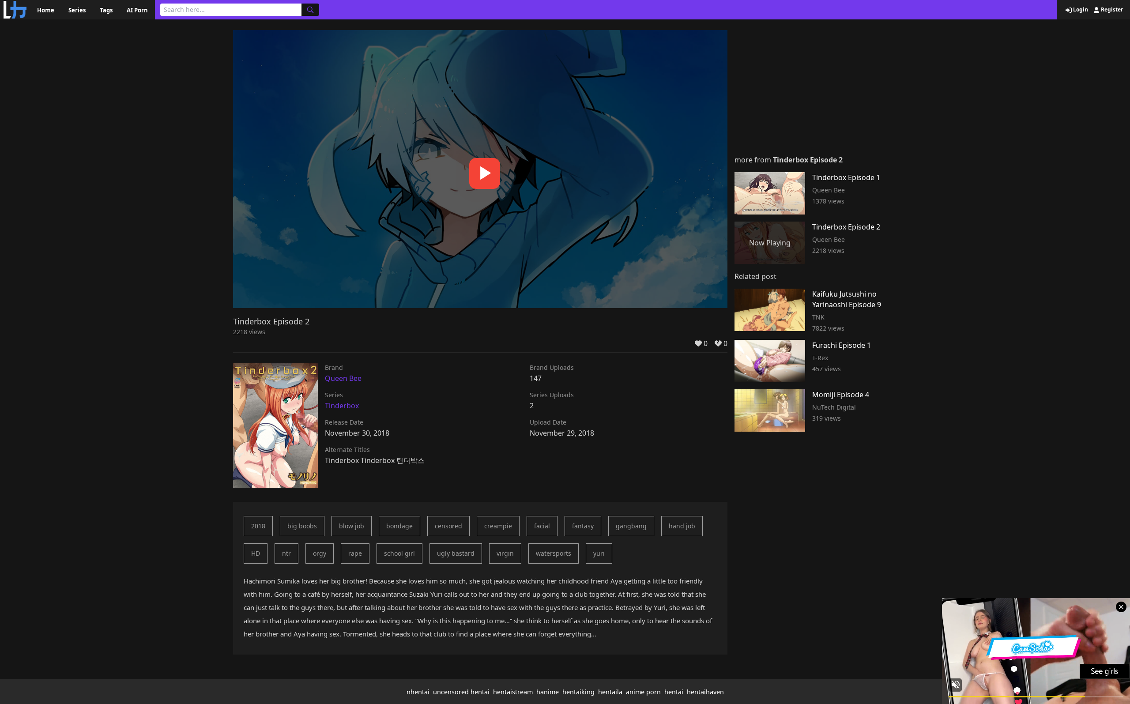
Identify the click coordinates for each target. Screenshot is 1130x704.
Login (1080, 9)
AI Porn (137, 10)
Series (77, 10)
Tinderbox (342, 405)
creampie (498, 526)
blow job (351, 526)
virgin (505, 553)
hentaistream (513, 692)
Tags (106, 10)
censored (448, 526)
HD (255, 553)
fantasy (583, 526)
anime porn (643, 692)
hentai (673, 692)
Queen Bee (343, 378)
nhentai (418, 692)
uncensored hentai (461, 692)
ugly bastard (456, 553)
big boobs (302, 526)
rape (355, 553)
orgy (319, 553)
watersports (553, 553)
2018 (258, 526)
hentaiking (578, 692)
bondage (399, 526)
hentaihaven (705, 692)
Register (1111, 9)
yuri (599, 553)
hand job (682, 526)
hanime (547, 692)
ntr (286, 553)
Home (45, 10)
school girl (399, 553)
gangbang (631, 526)
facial (542, 526)
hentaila (610, 692)
